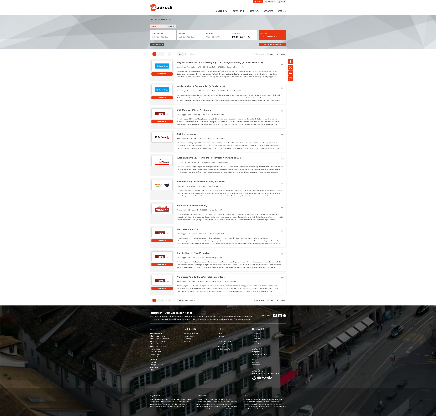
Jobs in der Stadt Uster (157, 344)
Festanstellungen (155, 349)
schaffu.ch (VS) (257, 349)
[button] (254, 36)
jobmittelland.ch (257, 338)
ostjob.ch (255, 341)
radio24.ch (255, 357)
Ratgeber (221, 336)
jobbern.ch (255, 336)
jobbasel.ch (256, 333)
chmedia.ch (256, 364)
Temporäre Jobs (155, 351)
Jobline (152, 370)
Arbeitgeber (154, 367)
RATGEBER (268, 11)
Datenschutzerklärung (225, 341)
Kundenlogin (188, 338)
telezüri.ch (255, 362)
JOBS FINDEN (221, 11)
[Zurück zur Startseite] (262, 379)
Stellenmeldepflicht (225, 349)
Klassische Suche (158, 26)
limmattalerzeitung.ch (259, 354)
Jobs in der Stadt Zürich (158, 336)
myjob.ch (255, 346)
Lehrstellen (153, 359)
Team (220, 333)
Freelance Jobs (155, 354)
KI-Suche (171, 26)
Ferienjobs (153, 362)
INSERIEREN (254, 11)
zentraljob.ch (256, 344)
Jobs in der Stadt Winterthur (159, 338)
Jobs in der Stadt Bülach (158, 341)
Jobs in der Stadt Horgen (158, 346)
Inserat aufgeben (189, 336)
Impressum (221, 346)
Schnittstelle (188, 341)
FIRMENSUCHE (238, 11)
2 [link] (158, 54)
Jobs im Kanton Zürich (157, 333)
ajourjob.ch (256, 351)
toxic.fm (255, 359)
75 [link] (169, 54)
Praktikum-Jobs (155, 357)
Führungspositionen (156, 364)
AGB (219, 338)
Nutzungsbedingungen (225, 344)
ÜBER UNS (282, 11)
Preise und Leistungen (191, 333)
